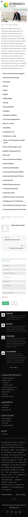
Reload (6, 297)
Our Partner (5, 423)
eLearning (6, 382)
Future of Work (6, 392)
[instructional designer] (14, 6)
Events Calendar (6, 418)
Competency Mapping (8, 378)
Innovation (5, 394)
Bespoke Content (7, 380)
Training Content (7, 385)
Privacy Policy (6, 494)
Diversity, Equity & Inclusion (9, 387)
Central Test (5, 407)
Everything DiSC (6, 409)
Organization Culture (8, 396)
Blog (2, 218)
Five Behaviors (6, 405)
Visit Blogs (5, 434)
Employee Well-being (8, 389)
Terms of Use (20, 494)
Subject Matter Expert (7, 217)
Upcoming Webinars (7, 425)
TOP (14, 499)
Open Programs (6, 420)
